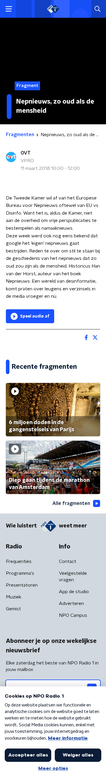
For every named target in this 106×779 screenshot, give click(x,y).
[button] (8, 9)
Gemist (13, 608)
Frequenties (19, 561)
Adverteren (71, 603)
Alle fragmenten (71, 503)
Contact (67, 561)
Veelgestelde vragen (73, 576)
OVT (26, 153)
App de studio (74, 591)
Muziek (13, 597)
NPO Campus (73, 615)
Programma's (20, 573)
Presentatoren (22, 585)
